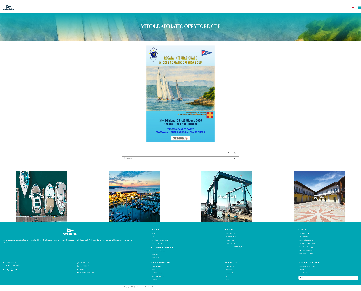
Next (235, 158)
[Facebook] (225, 153)
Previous (128, 158)
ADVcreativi (153, 287)
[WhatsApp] (231, 153)
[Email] (235, 153)
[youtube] (16, 270)
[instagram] (12, 270)
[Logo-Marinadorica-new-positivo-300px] (8, 6)
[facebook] (4, 270)
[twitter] (8, 270)
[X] (228, 153)
